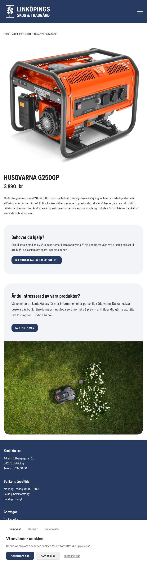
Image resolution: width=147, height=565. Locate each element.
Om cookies (51, 528)
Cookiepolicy (11, 519)
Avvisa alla (48, 555)
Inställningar (72, 555)
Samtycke (15, 528)
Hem (6, 33)
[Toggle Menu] (140, 11)
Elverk (28, 33)
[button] (36, 260)
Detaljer (33, 528)
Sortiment (16, 33)
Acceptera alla (20, 555)
